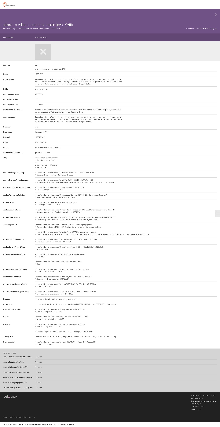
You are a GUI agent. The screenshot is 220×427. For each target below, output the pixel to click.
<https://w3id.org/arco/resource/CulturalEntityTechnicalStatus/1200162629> (63, 278)
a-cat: (17, 187)
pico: (13, 153)
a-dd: (13, 239)
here (72, 424)
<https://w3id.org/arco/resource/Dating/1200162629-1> (55, 204)
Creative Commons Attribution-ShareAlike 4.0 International (31, 424)
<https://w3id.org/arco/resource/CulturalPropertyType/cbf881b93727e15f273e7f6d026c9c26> (69, 248)
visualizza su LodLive (197, 398)
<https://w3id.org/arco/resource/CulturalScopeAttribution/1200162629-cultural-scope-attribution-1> (71, 196)
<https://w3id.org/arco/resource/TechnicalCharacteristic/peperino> (60, 256)
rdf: (5, 158)
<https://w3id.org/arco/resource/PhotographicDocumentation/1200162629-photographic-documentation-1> (75, 211)
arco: (11, 94)
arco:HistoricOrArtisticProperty (46, 159)
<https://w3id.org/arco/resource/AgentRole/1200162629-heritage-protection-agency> (92, 233)
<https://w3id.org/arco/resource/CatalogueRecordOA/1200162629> (60, 189)
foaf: (8, 337)
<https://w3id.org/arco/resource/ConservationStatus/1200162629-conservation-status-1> (68, 241)
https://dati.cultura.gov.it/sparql (205, 395)
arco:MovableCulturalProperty (46, 166)
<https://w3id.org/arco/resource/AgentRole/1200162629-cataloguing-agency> (68, 226)
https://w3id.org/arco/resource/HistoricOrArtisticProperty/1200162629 (31, 29)
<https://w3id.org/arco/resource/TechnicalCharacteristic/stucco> (59, 263)
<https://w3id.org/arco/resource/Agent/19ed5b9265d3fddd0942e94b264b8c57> (74, 181)
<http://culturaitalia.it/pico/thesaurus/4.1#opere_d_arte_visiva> (57, 299)
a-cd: (12, 110)
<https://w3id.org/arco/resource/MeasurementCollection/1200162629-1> (62, 270)
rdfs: (8, 37)
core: (9, 117)
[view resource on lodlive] (216, 14)
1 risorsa (38, 357)
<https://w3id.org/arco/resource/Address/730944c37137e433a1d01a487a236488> (65, 285)
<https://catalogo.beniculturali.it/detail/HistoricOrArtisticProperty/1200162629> (64, 332)
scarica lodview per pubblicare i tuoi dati (19, 417)
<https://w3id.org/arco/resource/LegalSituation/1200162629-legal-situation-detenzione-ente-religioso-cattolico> (75, 218)
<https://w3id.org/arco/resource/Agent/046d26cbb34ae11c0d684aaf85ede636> (64, 174)
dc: (5, 74)
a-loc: (15, 284)
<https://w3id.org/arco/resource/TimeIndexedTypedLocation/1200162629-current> (65, 293)
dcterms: (12, 309)
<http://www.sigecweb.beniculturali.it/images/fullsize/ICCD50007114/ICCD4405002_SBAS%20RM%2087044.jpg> (76, 304)
